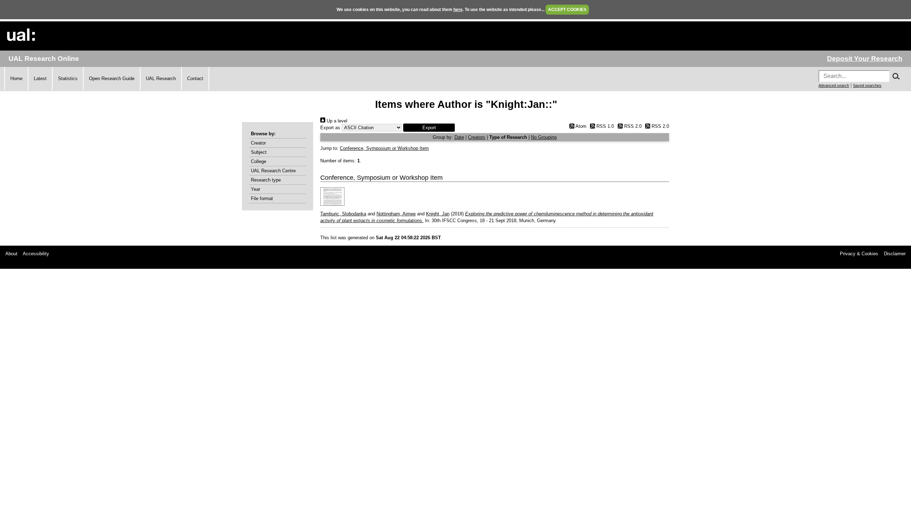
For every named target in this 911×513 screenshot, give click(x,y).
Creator (258, 143)
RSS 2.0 (632, 126)
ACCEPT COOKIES (567, 9)
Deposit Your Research (864, 58)
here (458, 9)
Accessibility (36, 253)
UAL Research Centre (273, 170)
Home (16, 78)
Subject (259, 152)
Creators (476, 137)
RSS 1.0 (604, 126)
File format (262, 198)
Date (459, 137)
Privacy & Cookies (859, 253)
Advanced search (833, 85)
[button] (429, 128)
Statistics (68, 78)
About (11, 253)
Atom (580, 126)
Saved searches (867, 85)
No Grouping (544, 137)
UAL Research (161, 78)
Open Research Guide (112, 78)
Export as (330, 127)
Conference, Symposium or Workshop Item (384, 148)
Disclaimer (895, 253)
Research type (266, 180)
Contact (195, 78)
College (258, 161)
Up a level (336, 121)
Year (255, 189)
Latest (40, 78)
